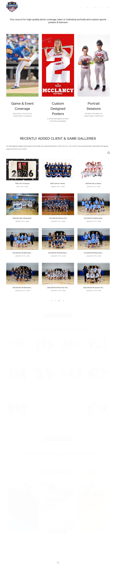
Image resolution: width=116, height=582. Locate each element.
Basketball (45, 360)
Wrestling (98, 424)
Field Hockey (71, 360)
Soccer (71, 388)
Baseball (18, 360)
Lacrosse (18, 388)
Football (98, 360)
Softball (98, 388)
